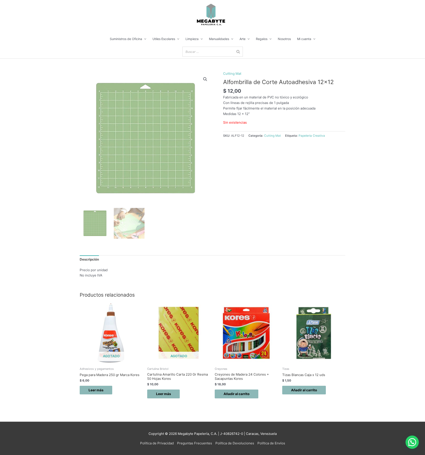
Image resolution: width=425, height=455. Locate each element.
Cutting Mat (232, 73)
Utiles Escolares (164, 39)
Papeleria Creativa (312, 135)
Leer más (96, 390)
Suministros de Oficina (126, 39)
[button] (205, 79)
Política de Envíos (271, 443)
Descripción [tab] (89, 259)
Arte (242, 39)
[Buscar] (238, 51)
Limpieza (192, 39)
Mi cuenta (304, 39)
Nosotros (284, 39)
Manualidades (219, 39)
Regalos (261, 39)
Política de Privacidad (157, 443)
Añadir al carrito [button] (236, 394)
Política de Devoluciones (234, 443)
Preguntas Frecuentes (194, 443)
